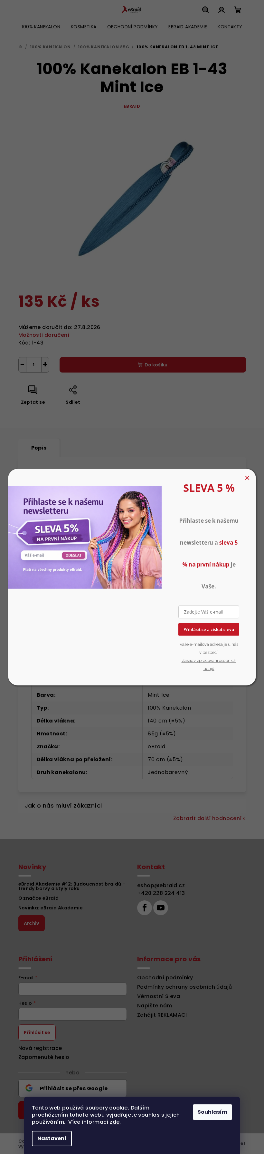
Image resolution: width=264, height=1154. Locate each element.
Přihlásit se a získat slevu (209, 629)
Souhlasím (212, 1112)
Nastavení (51, 1138)
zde (114, 1122)
